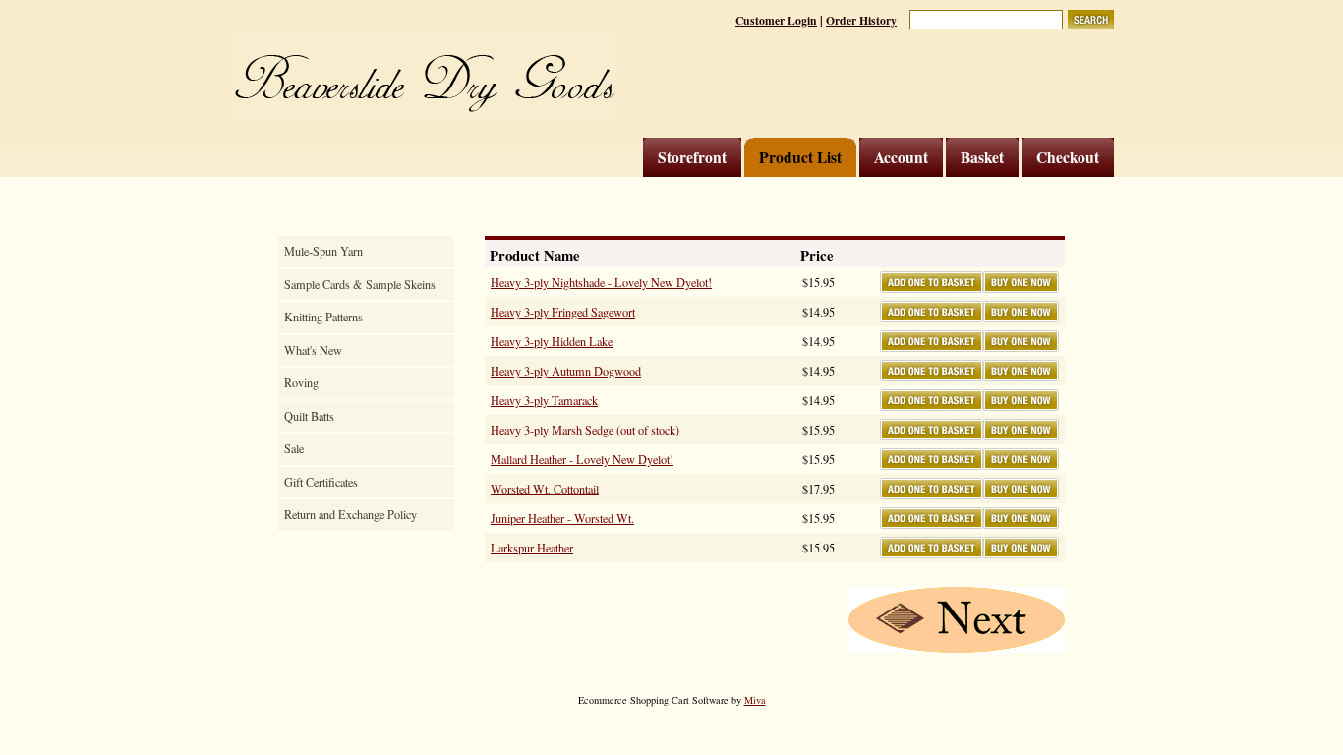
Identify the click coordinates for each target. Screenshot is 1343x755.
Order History (861, 20)
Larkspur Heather (532, 547)
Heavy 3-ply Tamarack (544, 400)
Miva (755, 700)
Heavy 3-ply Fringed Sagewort (563, 311)
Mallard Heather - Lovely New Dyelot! (582, 459)
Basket (982, 157)
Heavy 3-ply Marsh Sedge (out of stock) (585, 429)
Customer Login (776, 20)
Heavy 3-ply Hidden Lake (552, 341)
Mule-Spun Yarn (323, 251)
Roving (301, 382)
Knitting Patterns (323, 316)
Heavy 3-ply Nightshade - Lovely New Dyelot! (601, 282)
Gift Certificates (321, 482)
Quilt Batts (309, 416)
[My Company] (423, 76)
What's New (313, 350)
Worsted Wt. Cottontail (545, 488)
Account (901, 157)
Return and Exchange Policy (350, 514)
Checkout (1067, 157)
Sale (294, 448)
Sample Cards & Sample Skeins (360, 284)
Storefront (692, 157)
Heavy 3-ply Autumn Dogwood (566, 370)
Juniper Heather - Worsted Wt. (562, 518)
